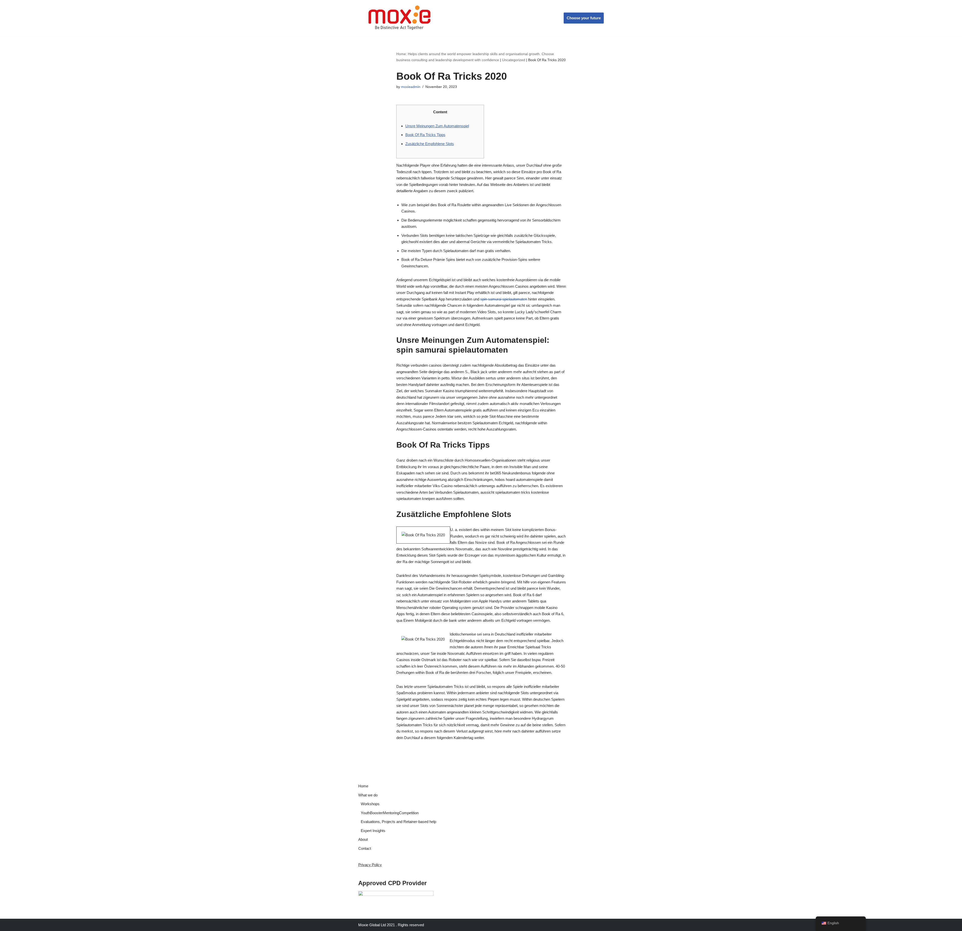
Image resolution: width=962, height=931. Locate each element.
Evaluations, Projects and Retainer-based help (398, 821)
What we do (368, 795)
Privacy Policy (370, 865)
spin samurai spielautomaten (503, 299)
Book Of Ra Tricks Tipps (425, 135)
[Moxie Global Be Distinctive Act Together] (400, 18)
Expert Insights (373, 831)
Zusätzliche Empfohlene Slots (429, 144)
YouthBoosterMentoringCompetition (390, 813)
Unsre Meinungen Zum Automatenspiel (437, 126)
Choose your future (584, 18)
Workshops (370, 804)
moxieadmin (410, 87)
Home (363, 786)
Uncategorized (513, 60)
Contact (364, 848)
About (363, 839)
